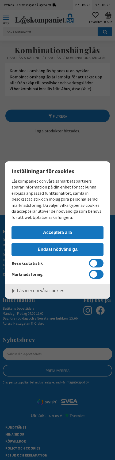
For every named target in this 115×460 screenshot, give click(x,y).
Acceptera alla (57, 232)
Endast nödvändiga (58, 249)
